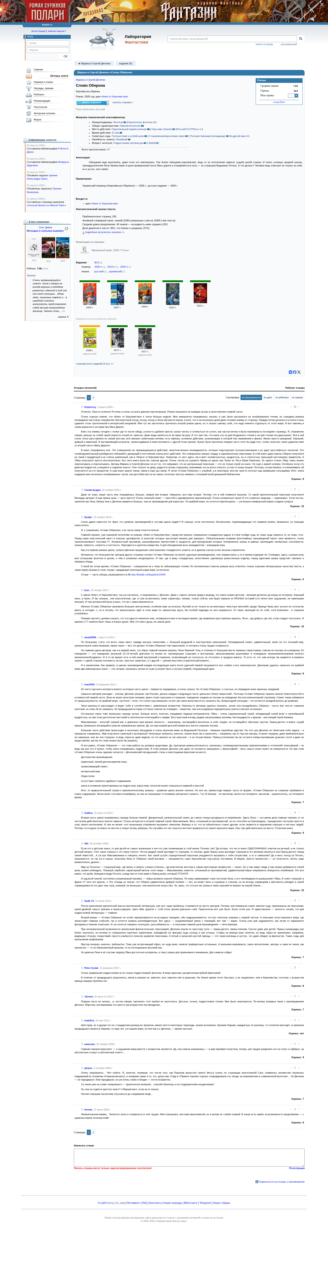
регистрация (38, 31)
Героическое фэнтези (140, 122)
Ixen (86, 590)
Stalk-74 (89, 901)
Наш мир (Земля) (162, 129)
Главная (38, 69)
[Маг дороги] (117, 304)
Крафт (88, 517)
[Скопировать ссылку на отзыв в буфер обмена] (82, 407)
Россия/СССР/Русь (188, 129)
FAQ (144, 1203)
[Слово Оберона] (90, 304)
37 (108, 149)
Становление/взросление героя (167, 136)
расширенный (289, 44)
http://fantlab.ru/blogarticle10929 (148, 574)
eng (111, 1203)
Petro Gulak (91, 968)
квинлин (89, 1044)
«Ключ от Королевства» (114, 96)
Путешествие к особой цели (128, 136)
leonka (88, 1109)
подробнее (279, 102)
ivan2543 (89, 684)
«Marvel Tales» (57, 205)
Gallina (88, 813)
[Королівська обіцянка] (90, 347)
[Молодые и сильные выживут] (34, 257)
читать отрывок (91, 102)
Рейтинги (39, 94)
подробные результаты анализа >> (104, 232)
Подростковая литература (128, 143)
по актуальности (251, 397)
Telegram (205, 1203)
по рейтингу (282, 397)
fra (116, 1203)
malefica (89, 1020)
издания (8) (125, 63)
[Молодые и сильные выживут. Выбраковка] (62, 257)
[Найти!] (301, 39)
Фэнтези (118, 122)
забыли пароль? (57, 31)
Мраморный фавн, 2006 (105, 250)
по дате (268, 397)
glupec (88, 1068)
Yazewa (88, 996)
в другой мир (237, 136)
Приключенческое (130, 125)
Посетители (40, 107)
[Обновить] (66, 230)
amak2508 (90, 637)
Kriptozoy (90, 407)
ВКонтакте (190, 1203)
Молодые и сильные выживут (45, 230)
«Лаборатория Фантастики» (171, 1221)
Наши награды (172, 1203)
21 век (115, 132)
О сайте (103, 1203)
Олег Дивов (45, 227)
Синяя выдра (92, 490)
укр (122, 1203)
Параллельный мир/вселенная (129, 129)
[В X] (299, 372)
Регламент (133, 1203)
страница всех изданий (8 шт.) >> (95, 363)
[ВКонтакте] (290, 372)
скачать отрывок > (122, 102)
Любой (152, 143)
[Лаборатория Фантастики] (103, 39)
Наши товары (221, 1203)
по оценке (297, 397)
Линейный (121, 139)
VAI (86, 843)
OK (64, 56)
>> (63, 311)
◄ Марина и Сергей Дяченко (94, 63)
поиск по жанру (264, 44)
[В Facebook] (295, 372)
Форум (37, 119)
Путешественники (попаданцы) (208, 136)
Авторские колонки (44, 113)
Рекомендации (42, 100)
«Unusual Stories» (37, 205)
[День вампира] (48, 257)
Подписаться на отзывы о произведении (282, 1181)
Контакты (155, 1203)
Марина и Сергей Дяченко (90, 79)
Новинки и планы (43, 82)
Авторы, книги (59, 75)
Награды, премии (43, 88)
